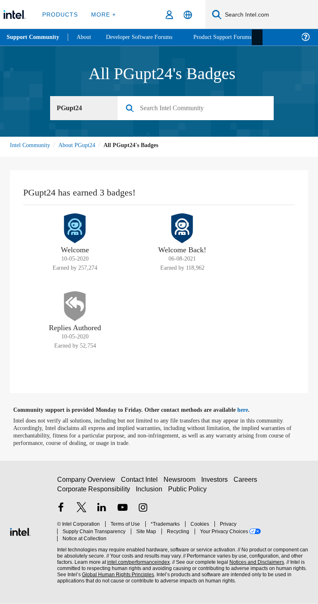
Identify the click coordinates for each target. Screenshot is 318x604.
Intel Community (31, 145)
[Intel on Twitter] (82, 512)
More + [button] (101, 14)
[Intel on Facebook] (61, 512)
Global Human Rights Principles (115, 571)
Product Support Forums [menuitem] (235, 37)
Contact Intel (140, 483)
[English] (187, 14)
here (250, 410)
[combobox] (199, 109)
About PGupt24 (82, 145)
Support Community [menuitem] (34, 37)
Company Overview (86, 483)
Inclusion (150, 493)
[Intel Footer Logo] (20, 531)
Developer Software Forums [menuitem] (145, 37)
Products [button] (59, 14)
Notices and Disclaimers (255, 559)
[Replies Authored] (75, 306)
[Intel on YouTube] (123, 512)
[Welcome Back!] (182, 229)
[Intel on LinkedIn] (102, 512)
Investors (216, 483)
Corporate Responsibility (94, 493)
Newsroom (181, 483)
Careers (247, 483)
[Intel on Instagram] (143, 512)
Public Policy (187, 493)
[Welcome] (75, 229)
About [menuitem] (86, 37)
